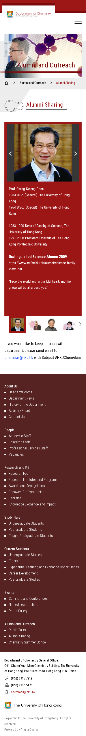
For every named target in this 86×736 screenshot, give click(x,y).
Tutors (13, 561)
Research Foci (19, 473)
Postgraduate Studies (24, 579)
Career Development (23, 573)
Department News (21, 398)
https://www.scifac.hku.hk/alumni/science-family (42, 263)
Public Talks (17, 630)
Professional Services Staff (28, 448)
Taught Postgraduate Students (31, 536)
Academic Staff (20, 436)
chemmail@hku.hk (19, 357)
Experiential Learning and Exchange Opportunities (44, 567)
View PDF (16, 269)
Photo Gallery (18, 611)
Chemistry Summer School (28, 642)
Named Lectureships (23, 605)
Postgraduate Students (25, 529)
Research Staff (19, 442)
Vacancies (16, 454)
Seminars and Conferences (28, 598)
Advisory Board (19, 411)
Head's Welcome (20, 392)
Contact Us (17, 417)
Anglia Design (30, 729)
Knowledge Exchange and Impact (32, 504)
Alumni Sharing (19, 636)
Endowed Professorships (26, 492)
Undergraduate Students (26, 523)
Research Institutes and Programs (33, 480)
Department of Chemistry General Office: (31, 660)
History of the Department (27, 404)
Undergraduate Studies (25, 555)
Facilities (15, 498)
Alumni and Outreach (33, 83)
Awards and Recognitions (27, 486)
